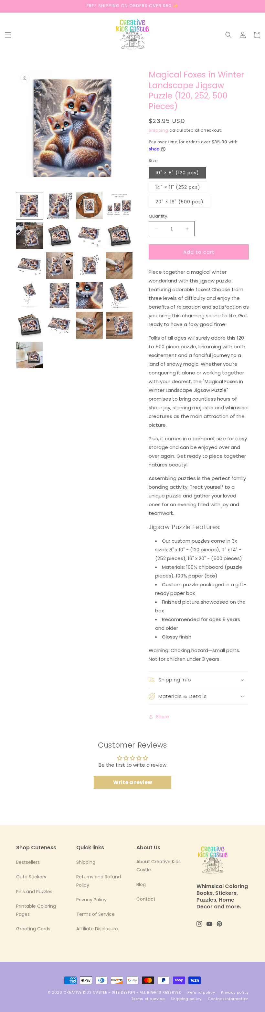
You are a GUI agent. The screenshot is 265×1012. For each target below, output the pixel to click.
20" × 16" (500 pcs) (179, 202)
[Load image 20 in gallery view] (89, 325)
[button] (8, 35)
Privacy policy (235, 992)
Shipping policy (186, 998)
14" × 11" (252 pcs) (177, 187)
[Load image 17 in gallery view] (119, 295)
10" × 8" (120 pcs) (177, 172)
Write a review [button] (132, 782)
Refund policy (201, 992)
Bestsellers (28, 862)
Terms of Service (95, 914)
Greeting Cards (33, 928)
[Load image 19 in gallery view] (59, 325)
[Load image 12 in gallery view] (89, 265)
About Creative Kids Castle (158, 865)
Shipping (158, 130)
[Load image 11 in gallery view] (59, 265)
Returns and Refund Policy (98, 881)
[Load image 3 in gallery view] (89, 205)
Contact (145, 899)
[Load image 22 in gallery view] (119, 325)
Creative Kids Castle (85, 992)
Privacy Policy (91, 899)
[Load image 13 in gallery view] (119, 265)
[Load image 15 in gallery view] (59, 295)
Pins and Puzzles (34, 891)
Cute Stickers (31, 877)
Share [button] (162, 716)
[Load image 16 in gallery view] (89, 295)
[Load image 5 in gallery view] (29, 235)
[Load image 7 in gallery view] (89, 235)
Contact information (228, 998)
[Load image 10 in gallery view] (29, 265)
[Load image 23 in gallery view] (29, 355)
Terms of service (148, 998)
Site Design (123, 992)
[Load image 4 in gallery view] (119, 205)
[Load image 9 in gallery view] (119, 235)
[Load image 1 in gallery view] (29, 205)
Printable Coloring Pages (36, 910)
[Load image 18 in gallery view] (29, 325)
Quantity (158, 216)
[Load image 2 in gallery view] (59, 205)
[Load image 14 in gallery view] (29, 295)
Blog (141, 884)
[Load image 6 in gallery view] (59, 235)
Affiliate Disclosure (97, 928)
